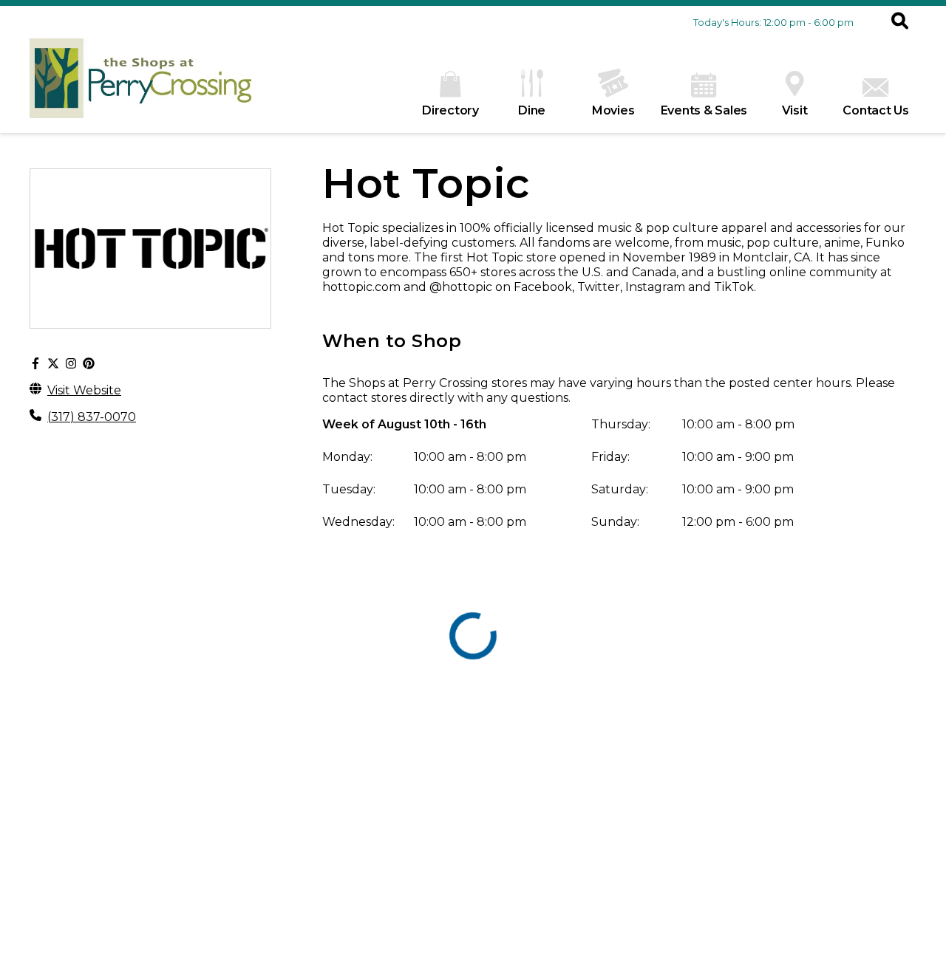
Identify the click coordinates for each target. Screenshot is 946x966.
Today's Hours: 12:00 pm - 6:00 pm (773, 22)
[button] (899, 22)
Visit (795, 110)
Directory (450, 110)
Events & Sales (704, 110)
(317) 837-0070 (91, 417)
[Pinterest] (89, 364)
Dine (531, 110)
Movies (613, 110)
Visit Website (84, 390)
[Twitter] (53, 364)
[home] (140, 85)
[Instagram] (71, 364)
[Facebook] (35, 364)
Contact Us (876, 110)
